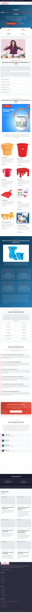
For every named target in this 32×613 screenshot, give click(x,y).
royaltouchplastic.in (4, 606)
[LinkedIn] (7, 569)
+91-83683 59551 (3, 0)
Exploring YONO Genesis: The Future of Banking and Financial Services (24, 531)
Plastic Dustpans (3, 594)
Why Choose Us (3, 579)
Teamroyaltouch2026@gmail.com (11, 0)
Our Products (3, 577)
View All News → (3, 493)
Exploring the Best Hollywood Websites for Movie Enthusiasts (23, 508)
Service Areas (3, 580)
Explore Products (12, 23)
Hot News (12, 528)
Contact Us (2, 583)
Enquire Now (4, 164)
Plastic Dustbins (3, 590)
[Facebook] (1, 569)
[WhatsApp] (5, 569)
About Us (2, 576)
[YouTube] (9, 569)
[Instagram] (3, 569)
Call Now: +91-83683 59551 (16, 411)
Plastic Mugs (3, 591)
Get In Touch (22, 23)
